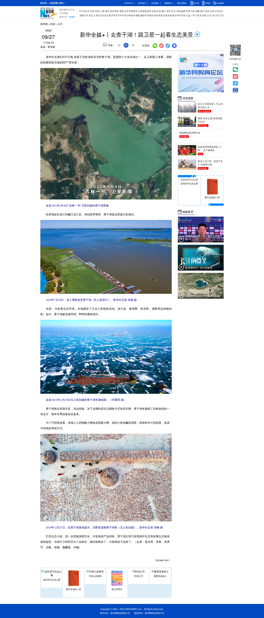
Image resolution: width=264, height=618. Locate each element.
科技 (154, 11)
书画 (178, 11)
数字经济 (113, 15)
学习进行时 (84, 11)
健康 (183, 11)
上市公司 (210, 15)
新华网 (44, 24)
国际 (107, 11)
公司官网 (63, 13)
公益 (188, 15)
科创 (159, 11)
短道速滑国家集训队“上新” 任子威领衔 (209, 148)
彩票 (170, 15)
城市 (151, 15)
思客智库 (133, 11)
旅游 (156, 15)
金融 (81, 15)
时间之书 (138, 575)
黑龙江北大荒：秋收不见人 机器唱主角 (210, 162)
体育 (169, 11)
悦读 (183, 15)
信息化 (105, 15)
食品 (91, 15)
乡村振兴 (131, 15)
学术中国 (122, 15)
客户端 (196, 3)
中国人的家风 (95, 575)
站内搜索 (220, 3)
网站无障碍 (181, 3)
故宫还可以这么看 (51, 579)
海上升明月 (117, 589)
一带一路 (195, 15)
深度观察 (187, 98)
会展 (165, 15)
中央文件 (219, 11)
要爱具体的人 (160, 575)
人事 (102, 11)
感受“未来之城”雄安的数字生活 (210, 120)
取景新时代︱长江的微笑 (198, 267)
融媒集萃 (187, 212)
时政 (97, 11)
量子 (164, 11)
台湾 (126, 11)
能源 (160, 15)
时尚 (179, 15)
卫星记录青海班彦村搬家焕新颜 (202, 296)
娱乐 (174, 15)
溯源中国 (144, 15)
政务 (207, 11)
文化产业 (219, 15)
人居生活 (97, 15)
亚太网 (203, 15)
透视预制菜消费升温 (189, 132)
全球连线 (142, 11)
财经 (112, 11)
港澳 (121, 11)
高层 (92, 11)
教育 (149, 11)
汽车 (86, 15)
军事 (188, 11)
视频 (197, 11)
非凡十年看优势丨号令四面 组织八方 (210, 105)
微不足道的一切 (73, 589)
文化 (173, 11)
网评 (116, 11)
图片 (202, 11)
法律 (212, 11)
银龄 (138, 15)
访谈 (193, 11)
